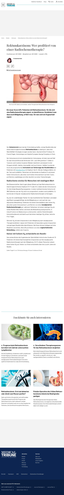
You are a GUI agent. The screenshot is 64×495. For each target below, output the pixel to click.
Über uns (37, 456)
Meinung (24, 462)
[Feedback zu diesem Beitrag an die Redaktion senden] (12, 66)
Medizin (23, 456)
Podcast (24, 464)
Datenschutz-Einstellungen (37, 474)
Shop (45, 1)
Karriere (37, 462)
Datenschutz (24, 474)
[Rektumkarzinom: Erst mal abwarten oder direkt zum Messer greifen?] (16, 378)
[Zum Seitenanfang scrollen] (61, 492)
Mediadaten (38, 458)
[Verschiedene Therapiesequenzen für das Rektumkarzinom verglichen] (48, 332)
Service (37, 454)
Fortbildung (25, 466)
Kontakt (3, 474)
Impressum (11, 474)
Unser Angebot (39, 460)
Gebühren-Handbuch (36, 1)
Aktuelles (24, 454)
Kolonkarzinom (20, 170)
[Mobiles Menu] (3, 5)
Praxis (23, 458)
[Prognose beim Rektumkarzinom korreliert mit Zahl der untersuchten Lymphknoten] (16, 332)
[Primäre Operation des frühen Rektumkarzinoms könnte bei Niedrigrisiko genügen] (48, 378)
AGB (17, 474)
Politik (23, 460)
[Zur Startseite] (10, 5)
